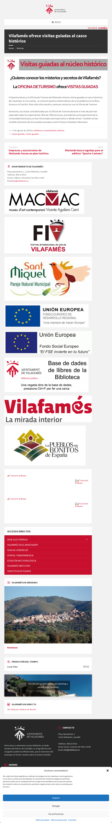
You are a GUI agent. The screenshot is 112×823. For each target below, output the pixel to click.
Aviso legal (72, 820)
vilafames (38, 130)
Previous (13, 147)
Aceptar (56, 797)
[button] (107, 770)
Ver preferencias (56, 814)
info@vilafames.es (20, 181)
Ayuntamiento (50, 130)
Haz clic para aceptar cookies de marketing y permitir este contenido (48, 685)
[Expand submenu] (87, 539)
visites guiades (32, 134)
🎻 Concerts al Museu (16, 475)
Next (100, 147)
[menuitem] (48, 539)
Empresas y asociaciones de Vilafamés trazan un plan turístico (29, 152)
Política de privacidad (59, 820)
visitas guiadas (18, 134)
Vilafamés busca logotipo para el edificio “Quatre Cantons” (84, 152)
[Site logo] (56, 13)
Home (11, 48)
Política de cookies (42, 820)
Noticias (20, 48)
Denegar (56, 806)
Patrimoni (12, 647)
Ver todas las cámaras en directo (21, 709)
